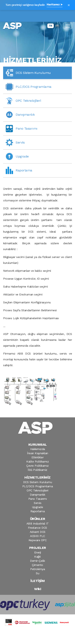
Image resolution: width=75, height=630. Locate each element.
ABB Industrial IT (37, 523)
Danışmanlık (37, 494)
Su (37, 573)
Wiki (37, 589)
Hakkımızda (37, 449)
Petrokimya (37, 569)
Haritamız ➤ (55, 4)
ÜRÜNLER (37, 519)
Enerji (37, 552)
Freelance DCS (37, 527)
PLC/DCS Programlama (37, 486)
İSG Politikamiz (37, 469)
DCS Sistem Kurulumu (37, 482)
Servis (37, 503)
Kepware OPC (38, 540)
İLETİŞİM (37, 581)
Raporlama (37, 511)
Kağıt (37, 556)
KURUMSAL (37, 444)
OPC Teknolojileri (37, 490)
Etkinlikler (37, 457)
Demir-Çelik (37, 560)
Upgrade (37, 507)
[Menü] (67, 25)
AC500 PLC (37, 536)
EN (57, 25)
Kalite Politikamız (37, 461)
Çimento (37, 565)
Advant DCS (37, 531)
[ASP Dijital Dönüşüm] (65, 604)
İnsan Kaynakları (37, 453)
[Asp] (37, 428)
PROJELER (37, 548)
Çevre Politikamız (37, 465)
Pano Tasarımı (37, 498)
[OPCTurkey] (25, 604)
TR (50, 25)
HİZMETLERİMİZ (37, 477)
